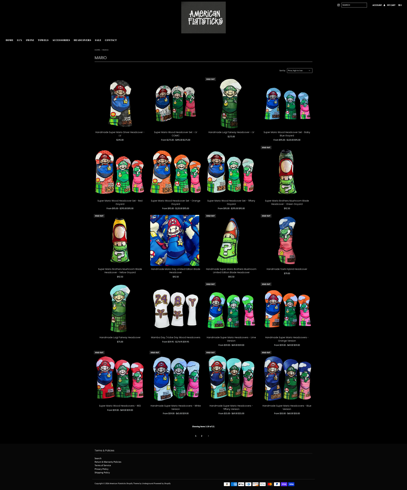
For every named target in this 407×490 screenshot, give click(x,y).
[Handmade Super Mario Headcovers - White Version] (175, 377)
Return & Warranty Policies (108, 462)
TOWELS (43, 40)
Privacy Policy (101, 469)
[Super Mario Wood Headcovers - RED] (120, 377)
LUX (19, 40)
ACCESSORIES (61, 40)
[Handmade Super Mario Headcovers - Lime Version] (231, 308)
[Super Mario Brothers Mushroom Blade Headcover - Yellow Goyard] (120, 240)
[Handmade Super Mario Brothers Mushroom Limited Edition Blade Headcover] (231, 240)
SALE (98, 40)
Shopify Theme (132, 483)
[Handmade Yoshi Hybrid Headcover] (287, 240)
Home (97, 50)
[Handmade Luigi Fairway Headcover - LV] (231, 103)
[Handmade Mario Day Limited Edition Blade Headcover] (175, 240)
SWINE (30, 40)
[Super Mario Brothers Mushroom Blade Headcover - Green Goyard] (287, 172)
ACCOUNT (377, 5)
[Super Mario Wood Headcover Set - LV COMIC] (175, 103)
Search (98, 458)
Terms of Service (103, 465)
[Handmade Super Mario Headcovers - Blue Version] (287, 377)
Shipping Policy (102, 472)
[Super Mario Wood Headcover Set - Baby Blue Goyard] (287, 103)
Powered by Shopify (162, 483)
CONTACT (111, 40)
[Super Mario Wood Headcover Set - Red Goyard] (120, 172)
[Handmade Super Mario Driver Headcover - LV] (120, 103)
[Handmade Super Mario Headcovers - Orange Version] (287, 308)
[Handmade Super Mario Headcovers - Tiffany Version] (231, 377)
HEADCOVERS (82, 40)
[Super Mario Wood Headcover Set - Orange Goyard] (175, 172)
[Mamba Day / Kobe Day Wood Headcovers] (175, 308)
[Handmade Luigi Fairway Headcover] (120, 308)
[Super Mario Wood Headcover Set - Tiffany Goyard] (231, 172)
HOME (9, 40)
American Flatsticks (118, 483)
